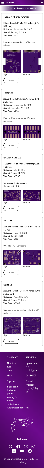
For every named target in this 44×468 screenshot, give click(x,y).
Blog (9, 366)
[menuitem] (11, 80)
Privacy (22, 462)
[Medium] (22, 451)
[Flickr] (14, 451)
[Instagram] (33, 447)
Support (11, 381)
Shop (9, 370)
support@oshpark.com (18, 407)
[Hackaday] (26, 447)
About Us (11, 363)
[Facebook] (18, 447)
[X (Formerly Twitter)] (10, 447)
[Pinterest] (30, 451)
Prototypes (31, 370)
